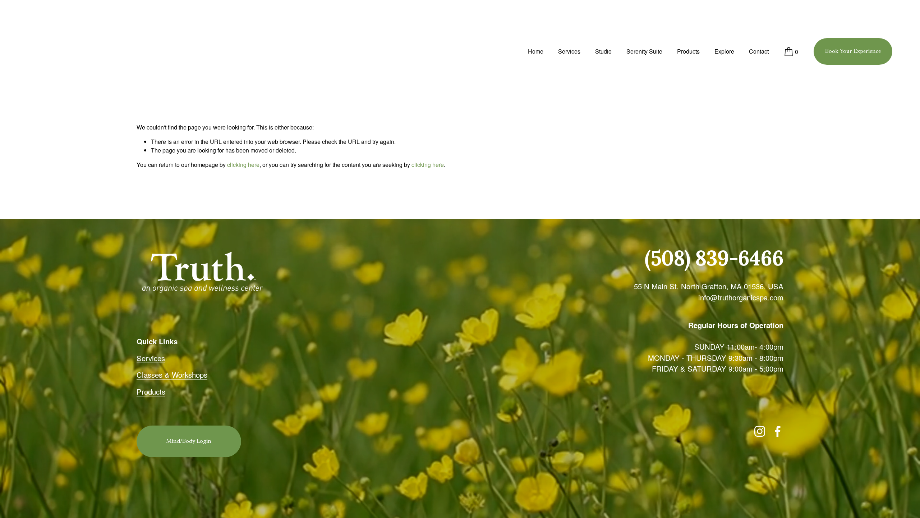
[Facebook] (777, 431)
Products (688, 51)
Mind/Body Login (188, 441)
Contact (759, 51)
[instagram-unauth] (759, 431)
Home (535, 51)
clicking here (243, 164)
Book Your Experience (853, 51)
